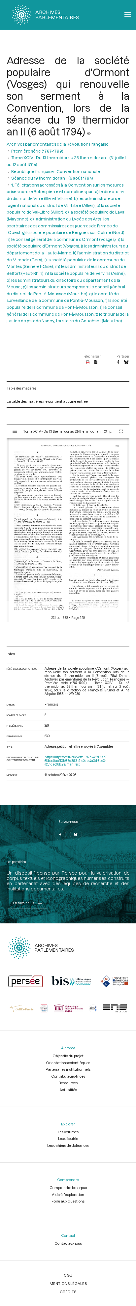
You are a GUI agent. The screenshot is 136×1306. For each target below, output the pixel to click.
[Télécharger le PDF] (88, 362)
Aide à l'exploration (68, 1194)
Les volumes (68, 1132)
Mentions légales (68, 1283)
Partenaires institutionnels (68, 1069)
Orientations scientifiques (68, 1062)
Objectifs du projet (68, 1056)
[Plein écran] (121, 431)
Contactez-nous (68, 1243)
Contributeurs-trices (68, 1076)
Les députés (68, 1138)
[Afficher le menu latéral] (15, 431)
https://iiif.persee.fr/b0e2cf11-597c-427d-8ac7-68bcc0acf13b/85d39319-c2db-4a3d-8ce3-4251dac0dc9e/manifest (76, 760)
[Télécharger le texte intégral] (95, 362)
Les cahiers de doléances (68, 1145)
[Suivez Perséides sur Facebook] (60, 834)
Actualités (68, 1090)
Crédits (68, 1292)
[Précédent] (61, 608)
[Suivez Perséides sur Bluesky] (76, 834)
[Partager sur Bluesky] (126, 362)
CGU (68, 1275)
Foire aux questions (68, 1201)
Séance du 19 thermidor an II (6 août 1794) (52, 178)
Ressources (68, 1083)
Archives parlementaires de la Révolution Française (58, 144)
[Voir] (89, 131)
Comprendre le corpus (68, 1187)
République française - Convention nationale (55, 171)
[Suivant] (75, 608)
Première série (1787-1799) (37, 151)
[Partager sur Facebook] (118, 362)
